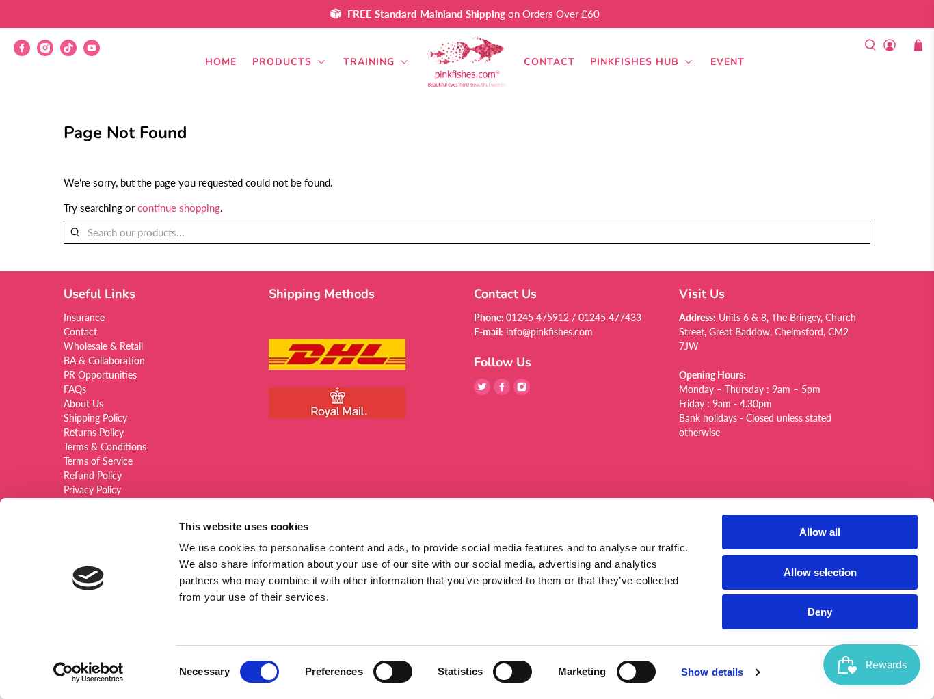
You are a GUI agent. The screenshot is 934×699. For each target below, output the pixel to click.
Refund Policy (93, 475)
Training (369, 61)
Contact (549, 61)
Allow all (819, 532)
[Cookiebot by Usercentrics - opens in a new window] (88, 672)
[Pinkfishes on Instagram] (48, 52)
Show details (712, 672)
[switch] (392, 672)
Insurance (84, 317)
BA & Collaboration (104, 360)
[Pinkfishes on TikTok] (71, 52)
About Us (83, 403)
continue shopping (178, 208)
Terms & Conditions (105, 446)
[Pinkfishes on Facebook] (25, 52)
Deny (820, 612)
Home (221, 61)
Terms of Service (98, 461)
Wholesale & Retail (103, 346)
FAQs (75, 389)
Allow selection (820, 572)
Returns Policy (94, 432)
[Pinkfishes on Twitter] (482, 391)
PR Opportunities (100, 375)
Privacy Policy (92, 489)
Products (282, 61)
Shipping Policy (95, 418)
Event (727, 61)
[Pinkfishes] (467, 62)
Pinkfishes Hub (634, 61)
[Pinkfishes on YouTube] (95, 52)
